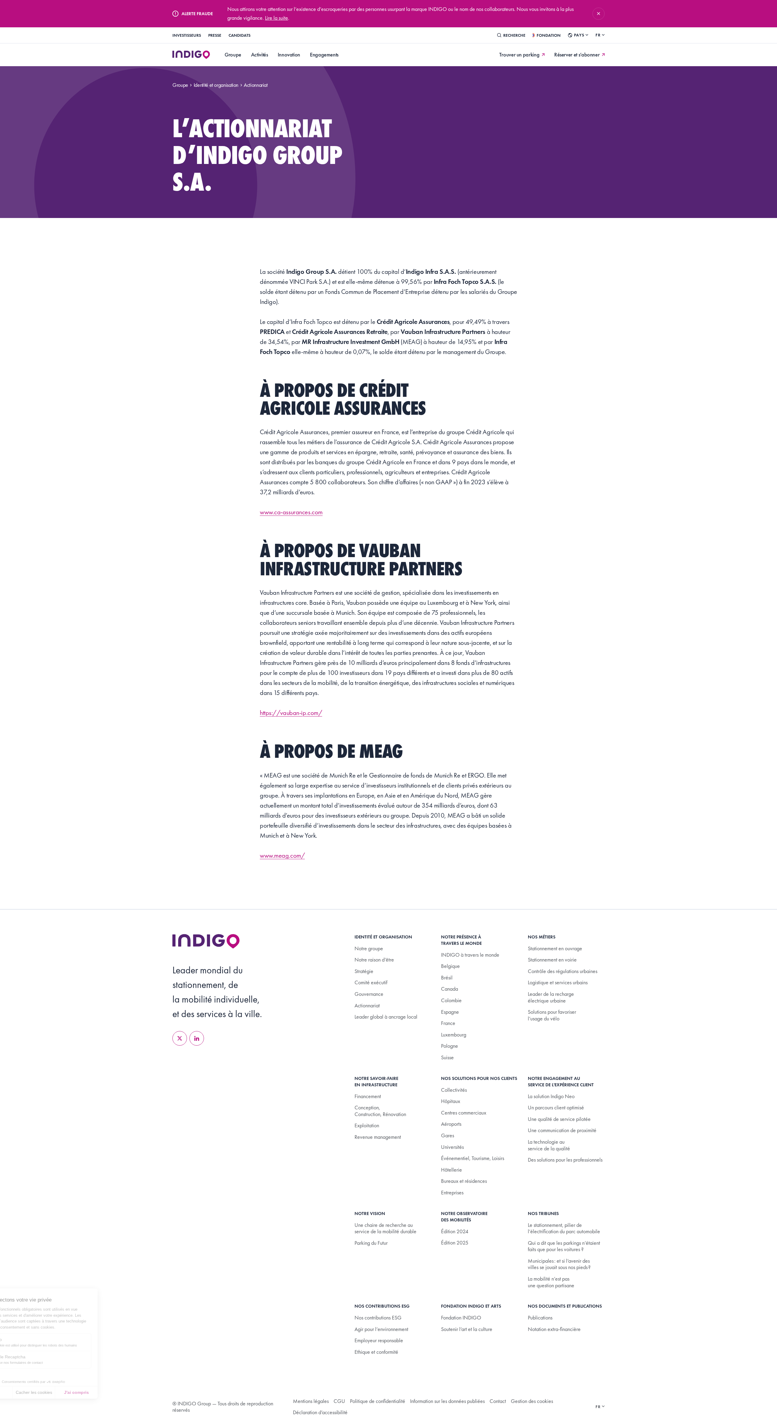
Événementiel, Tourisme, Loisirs (472, 1158)
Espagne (450, 1011)
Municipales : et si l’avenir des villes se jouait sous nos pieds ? (559, 1264)
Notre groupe (369, 948)
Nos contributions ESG (378, 1317)
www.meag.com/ (282, 855)
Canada (449, 988)
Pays (579, 35)
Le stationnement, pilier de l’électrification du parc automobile (564, 1228)
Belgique (450, 965)
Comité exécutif (371, 982)
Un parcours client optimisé (556, 1107)
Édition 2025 (454, 1242)
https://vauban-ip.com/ (291, 712)
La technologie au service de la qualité (549, 1145)
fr (598, 35)
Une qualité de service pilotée (559, 1118)
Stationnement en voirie (552, 959)
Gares (447, 1135)
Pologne (449, 1045)
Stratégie (364, 971)
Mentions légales (311, 1400)
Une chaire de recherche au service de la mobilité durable (385, 1228)
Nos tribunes (543, 1213)
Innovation (289, 54)
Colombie (451, 1000)
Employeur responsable (379, 1340)
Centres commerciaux (463, 1112)
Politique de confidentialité (377, 1400)
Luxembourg (453, 1034)
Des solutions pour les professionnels (565, 1159)
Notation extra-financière (554, 1329)
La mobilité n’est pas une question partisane (551, 1282)
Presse (214, 35)
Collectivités (454, 1089)
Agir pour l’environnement (381, 1329)
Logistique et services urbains (558, 982)
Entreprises (452, 1192)
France (448, 1023)
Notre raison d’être (374, 959)
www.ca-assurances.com (291, 512)
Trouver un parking (519, 54)
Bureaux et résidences (464, 1180)
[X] (179, 1038)
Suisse (447, 1057)
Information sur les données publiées (447, 1400)
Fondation (549, 35)
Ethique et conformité (376, 1351)
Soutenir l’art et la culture (466, 1329)
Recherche (514, 35)
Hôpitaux (450, 1101)
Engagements (324, 54)
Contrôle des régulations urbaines (562, 971)
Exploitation (367, 1125)
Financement (368, 1096)
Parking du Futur (371, 1242)
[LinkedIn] (196, 1038)
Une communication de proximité (562, 1130)
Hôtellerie (451, 1169)
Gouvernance (369, 993)
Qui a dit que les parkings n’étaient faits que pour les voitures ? (564, 1246)
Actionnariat (367, 1005)
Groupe (233, 54)
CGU (339, 1400)
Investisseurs (186, 35)
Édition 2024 (454, 1231)
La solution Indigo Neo (551, 1096)
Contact (498, 1400)
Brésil (447, 977)
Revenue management (378, 1136)
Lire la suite (276, 17)
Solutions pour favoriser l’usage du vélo (552, 1015)
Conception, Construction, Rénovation (380, 1111)
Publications (540, 1317)
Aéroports (451, 1123)
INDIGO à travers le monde (470, 954)
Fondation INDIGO (461, 1317)
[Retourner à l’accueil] (206, 941)
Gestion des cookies (532, 1400)
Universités (452, 1146)
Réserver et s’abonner (576, 54)
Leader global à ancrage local (386, 1016)
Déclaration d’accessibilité (320, 1412)
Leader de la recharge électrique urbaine (551, 997)
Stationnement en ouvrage (555, 948)
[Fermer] (598, 14)
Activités (259, 54)
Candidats (239, 35)
